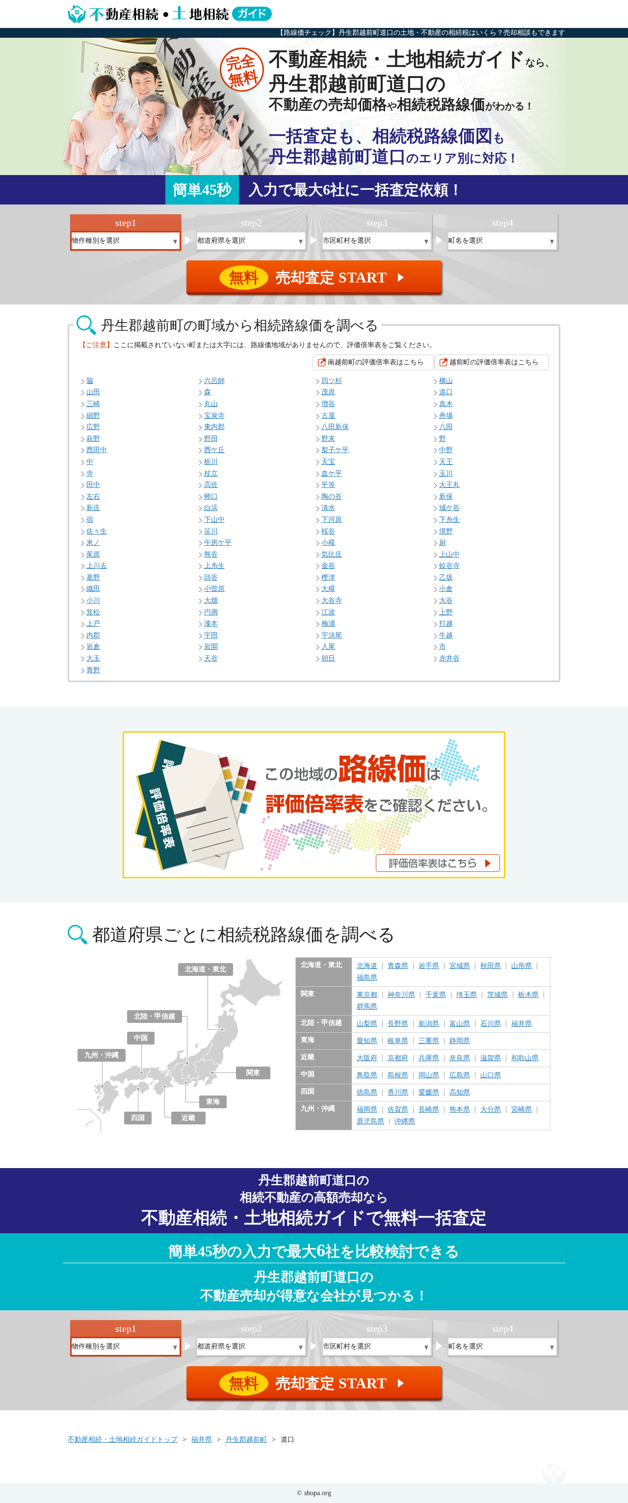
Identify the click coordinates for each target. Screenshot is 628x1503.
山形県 (521, 966)
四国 (138, 1117)
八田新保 (335, 427)
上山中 (449, 554)
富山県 (459, 1023)
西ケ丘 (214, 450)
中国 (141, 1038)
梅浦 (328, 623)
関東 (253, 1072)
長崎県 (429, 1109)
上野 (446, 612)
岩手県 (429, 966)
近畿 (188, 1117)
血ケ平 (331, 473)
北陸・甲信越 (154, 1016)
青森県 (398, 966)
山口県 (490, 1075)
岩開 (211, 646)
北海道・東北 (205, 969)
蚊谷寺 (449, 565)
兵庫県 (429, 1058)
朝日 (328, 658)
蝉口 (211, 496)
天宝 (328, 461)
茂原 (328, 392)
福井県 (521, 1023)
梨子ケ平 (335, 450)
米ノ (93, 542)
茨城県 (497, 995)
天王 (446, 461)
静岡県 (459, 1041)
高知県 (459, 1092)
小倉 (446, 588)
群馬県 (367, 1006)
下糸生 (449, 519)
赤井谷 (449, 658)
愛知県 (367, 1041)
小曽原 (214, 588)
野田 (211, 438)
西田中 (96, 450)
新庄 (93, 507)
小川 (93, 600)
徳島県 (367, 1092)
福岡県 (367, 1109)
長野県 (398, 1023)
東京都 (367, 995)
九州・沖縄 (101, 1055)
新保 (446, 496)
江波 (328, 612)
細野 (93, 415)
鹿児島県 (370, 1121)
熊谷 (211, 554)
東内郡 (214, 427)
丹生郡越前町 (246, 1439)
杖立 (211, 473)
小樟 (328, 542)
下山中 (214, 519)
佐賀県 (398, 1109)
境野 (446, 531)
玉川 (446, 473)
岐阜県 (398, 1041)
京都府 (398, 1058)
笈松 (93, 612)
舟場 (446, 415)
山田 (93, 392)
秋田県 (490, 966)
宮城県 (459, 966)
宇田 (211, 635)
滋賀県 (490, 1058)
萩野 (93, 438)
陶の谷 (331, 496)
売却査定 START (318, 277)
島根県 (398, 1075)
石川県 (490, 1023)
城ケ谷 (449, 507)
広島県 (459, 1075)
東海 (213, 1101)
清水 (328, 507)
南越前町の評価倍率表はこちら (376, 362)
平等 (328, 484)
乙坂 (446, 577)
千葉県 (435, 995)
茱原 (93, 554)
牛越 (446, 635)
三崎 (93, 404)
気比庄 (331, 554)
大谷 (446, 600)
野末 (328, 438)
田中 (93, 484)
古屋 (328, 415)
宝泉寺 (214, 415)
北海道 (367, 966)
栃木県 (528, 995)
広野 (93, 427)
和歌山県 (525, 1058)
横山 (446, 380)
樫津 (328, 577)
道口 (446, 392)
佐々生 (96, 531)
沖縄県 (404, 1121)
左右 (93, 496)
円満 (211, 612)
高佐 (211, 484)
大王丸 (449, 484)
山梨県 (367, 1023)
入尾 (328, 646)
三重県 (429, 1041)
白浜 (211, 507)
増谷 (328, 404)
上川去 (96, 565)
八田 (446, 427)
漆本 (211, 623)
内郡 (93, 635)
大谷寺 (331, 600)
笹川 (211, 531)
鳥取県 (367, 1075)
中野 (446, 450)
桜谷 (328, 531)
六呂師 (214, 380)
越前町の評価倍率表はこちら (494, 362)
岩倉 (93, 646)
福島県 (367, 977)
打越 (446, 623)
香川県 (398, 1092)
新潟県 (429, 1023)
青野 (93, 670)
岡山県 (429, 1075)
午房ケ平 (218, 542)
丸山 (211, 404)
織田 (93, 588)
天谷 (211, 658)
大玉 (93, 658)
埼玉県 (466, 995)
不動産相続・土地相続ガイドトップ (123, 1439)
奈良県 (459, 1058)
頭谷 (211, 577)
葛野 (93, 577)
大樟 (328, 588)
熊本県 (459, 1109)
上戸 (93, 623)
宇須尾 (331, 635)
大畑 (211, 600)
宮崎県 (521, 1109)
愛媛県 (429, 1092)
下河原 (331, 519)
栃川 (211, 461)
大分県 (490, 1109)
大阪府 (367, 1058)
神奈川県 (401, 995)
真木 (446, 404)
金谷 (328, 565)
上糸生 (214, 565)
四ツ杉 (331, 380)
